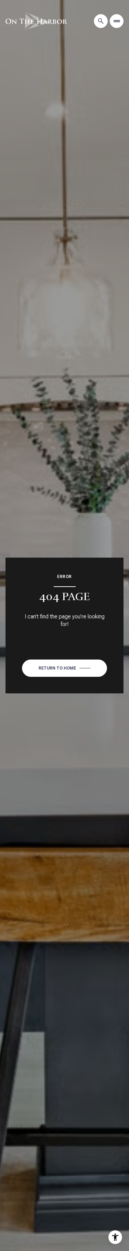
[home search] (101, 21)
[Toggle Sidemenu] (116, 21)
